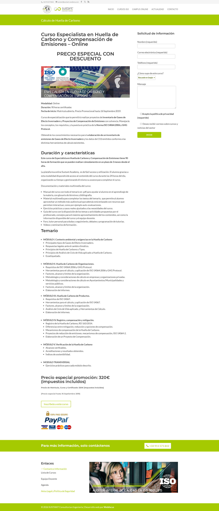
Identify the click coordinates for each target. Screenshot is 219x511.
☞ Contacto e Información (54, 468)
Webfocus (109, 507)
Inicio (111, 9)
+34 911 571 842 (159, 445)
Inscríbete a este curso (56, 404)
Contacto (172, 9)
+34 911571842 (48, 2)
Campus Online (140, 9)
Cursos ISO (123, 9)
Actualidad (158, 9)
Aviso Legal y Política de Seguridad (58, 491)
